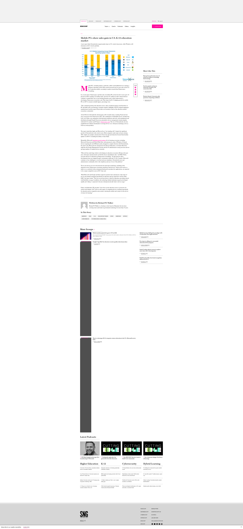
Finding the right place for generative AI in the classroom (109, 458)
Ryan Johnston (144, 236)
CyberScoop (117, 21)
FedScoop (98, 21)
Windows (118, 216)
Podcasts (120, 26)
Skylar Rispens (148, 81)
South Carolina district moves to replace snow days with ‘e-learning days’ (150, 250)
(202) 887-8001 (154, 517)
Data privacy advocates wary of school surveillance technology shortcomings (151, 77)
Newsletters (154, 508)
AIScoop (91, 21)
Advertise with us (156, 511)
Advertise (154, 21)
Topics (106, 26)
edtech (125, 216)
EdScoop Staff (148, 100)
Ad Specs (153, 514)
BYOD (111, 216)
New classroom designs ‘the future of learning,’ (152, 458)
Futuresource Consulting (99, 219)
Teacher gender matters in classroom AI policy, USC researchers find (150, 87)
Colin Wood (97, 243)
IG (159, 523)
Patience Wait (144, 253)
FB (152, 523)
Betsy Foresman (98, 341)
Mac (90, 216)
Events (114, 26)
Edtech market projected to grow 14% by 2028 (105, 233)
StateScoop (126, 21)
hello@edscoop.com (157, 520)
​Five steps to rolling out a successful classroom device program (149, 241)
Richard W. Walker (86, 48)
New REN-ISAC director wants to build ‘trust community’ (131, 458)
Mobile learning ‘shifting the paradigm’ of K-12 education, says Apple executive (151, 233)
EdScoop (83, 21)
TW (154, 523)
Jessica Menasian (145, 245)
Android (84, 216)
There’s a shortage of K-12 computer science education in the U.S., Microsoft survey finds (114, 338)
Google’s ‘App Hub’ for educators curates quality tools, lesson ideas (110, 242)
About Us (83, 520)
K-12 (95, 216)
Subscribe (158, 26)
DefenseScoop (108, 21)
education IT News (103, 216)
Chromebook (85, 219)
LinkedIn (157, 523)
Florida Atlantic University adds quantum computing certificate (151, 96)
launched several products (99, 140)
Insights (133, 26)
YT (161, 523)
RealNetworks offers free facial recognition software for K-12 (151, 258)
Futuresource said (105, 122)
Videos (127, 26)
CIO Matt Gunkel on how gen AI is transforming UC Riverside (89, 458)
